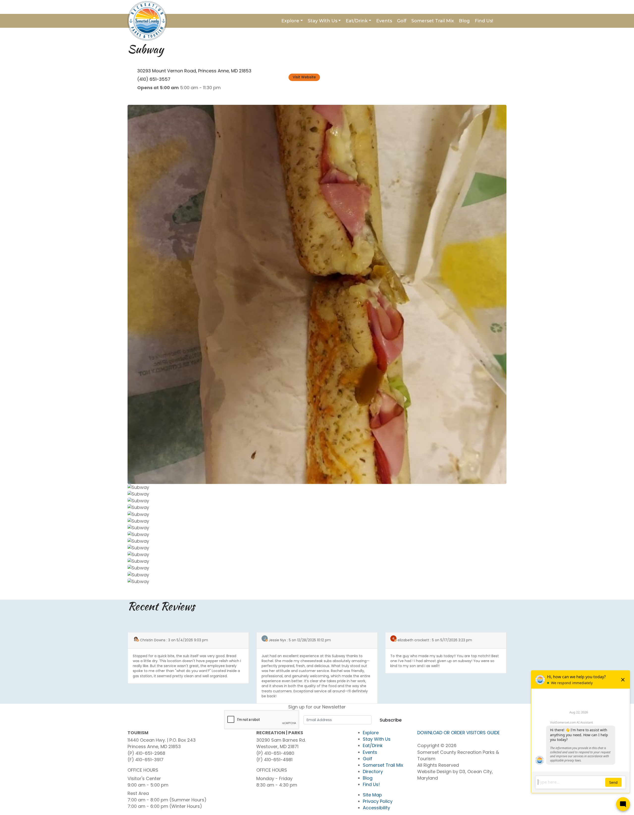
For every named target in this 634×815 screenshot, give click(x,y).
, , (194, 71)
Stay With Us (377, 739)
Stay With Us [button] (322, 21)
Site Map (372, 795)
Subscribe (391, 720)
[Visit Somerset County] (147, 20)
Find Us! (484, 21)
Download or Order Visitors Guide (458, 733)
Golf (401, 21)
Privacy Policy (378, 801)
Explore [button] (290, 21)
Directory (373, 771)
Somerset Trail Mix (432, 21)
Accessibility (376, 808)
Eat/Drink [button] (357, 21)
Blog (464, 21)
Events (384, 21)
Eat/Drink (373, 745)
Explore (371, 733)
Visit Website (304, 77)
